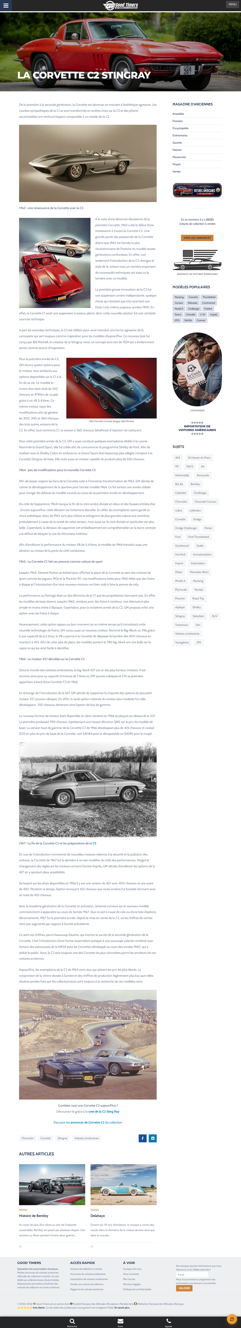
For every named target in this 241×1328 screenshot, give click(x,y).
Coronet (201, 320)
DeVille (188, 320)
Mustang (179, 297)
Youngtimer (182, 642)
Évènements (180, 135)
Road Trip (198, 598)
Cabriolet (180, 493)
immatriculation (202, 554)
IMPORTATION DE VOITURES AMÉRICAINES (197, 428)
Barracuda (203, 475)
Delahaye (98, 1216)
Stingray (62, 1138)
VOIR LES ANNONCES (197, 238)
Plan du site (129, 1279)
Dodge (197, 519)
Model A (179, 308)
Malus (178, 572)
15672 (189, 466)
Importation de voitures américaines (89, 1279)
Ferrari (208, 528)
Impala (213, 314)
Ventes (177, 171)
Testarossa (181, 625)
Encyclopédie (180, 128)
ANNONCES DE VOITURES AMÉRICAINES (197, 274)
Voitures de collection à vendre (86, 1268)
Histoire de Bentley (33, 1216)
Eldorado (192, 302)
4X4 (177, 457)
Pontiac (199, 589)
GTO (177, 320)
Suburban (198, 616)
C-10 (202, 314)
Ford (177, 537)
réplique (180, 607)
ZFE (199, 642)
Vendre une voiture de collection (87, 1284)
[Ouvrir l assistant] (232, 1319)
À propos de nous (132, 1268)
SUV (214, 616)
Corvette (45, 1138)
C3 (94, 843)
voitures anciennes (48, 1272)
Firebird (208, 308)
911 (177, 466)
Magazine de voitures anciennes (86, 1289)
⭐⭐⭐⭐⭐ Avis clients (31, 1307)
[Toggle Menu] (6, 5)
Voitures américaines (86, 1138)
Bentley (195, 484)
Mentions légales (132, 1284)
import (179, 563)
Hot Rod (180, 554)
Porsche (180, 598)
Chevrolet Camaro (205, 501)
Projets (177, 164)
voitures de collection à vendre (197, 223)
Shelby (196, 607)
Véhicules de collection (29, 1276)
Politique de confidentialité (137, 1289)
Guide (200, 545)
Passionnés (179, 157)
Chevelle (190, 314)
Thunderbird (209, 297)
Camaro (179, 302)
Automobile (182, 475)
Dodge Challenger (186, 528)
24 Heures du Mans (199, 457)
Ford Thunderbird (198, 537)
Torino (178, 314)
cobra (178, 510)
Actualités (178, 113)
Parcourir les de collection (88, 1122)
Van (198, 625)
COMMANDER (197, 410)
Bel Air (179, 484)
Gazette (177, 142)
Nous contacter (131, 1274)
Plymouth (181, 589)
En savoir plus (122, 1307)
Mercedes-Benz (199, 572)
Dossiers (178, 121)
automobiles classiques (45, 1268)
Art (202, 466)
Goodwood (182, 545)
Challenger (193, 308)
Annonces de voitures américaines (88, 1274)
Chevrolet (27, 1138)
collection (195, 510)
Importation (198, 563)
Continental (208, 302)
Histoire (23, 1209)
